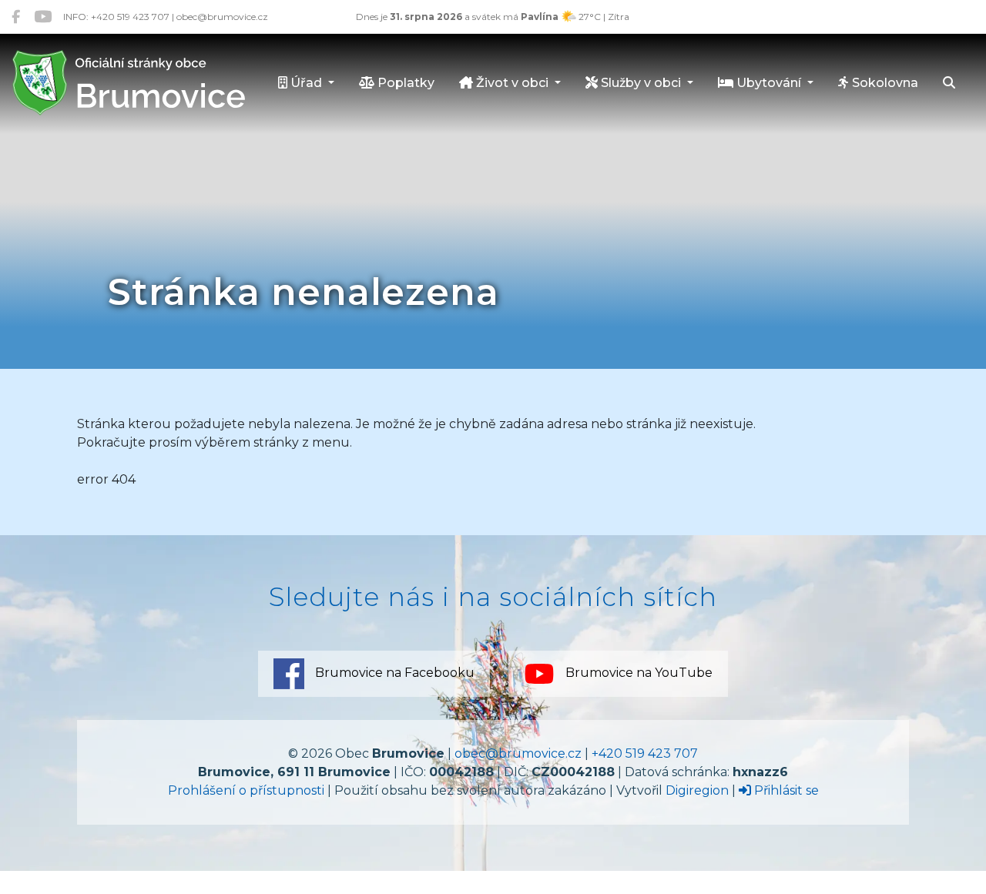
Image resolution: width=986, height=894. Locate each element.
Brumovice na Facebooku (393, 673)
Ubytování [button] (768, 82)
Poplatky (404, 82)
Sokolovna (883, 82)
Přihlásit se (785, 790)
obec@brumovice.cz (518, 753)
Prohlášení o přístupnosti (246, 790)
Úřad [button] (306, 82)
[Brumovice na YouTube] (43, 16)
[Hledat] (949, 84)
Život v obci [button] (512, 82)
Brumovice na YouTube (637, 673)
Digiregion (697, 790)
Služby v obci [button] (641, 82)
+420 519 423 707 (645, 753)
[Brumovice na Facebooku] (16, 16)
